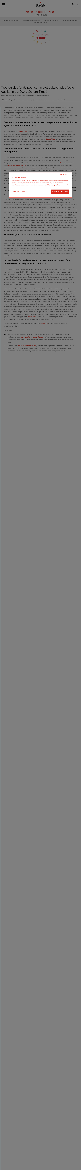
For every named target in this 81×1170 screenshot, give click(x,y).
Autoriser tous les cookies (60, 191)
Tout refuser (64, 174)
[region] (40, 185)
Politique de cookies (54, 185)
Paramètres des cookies (19, 191)
